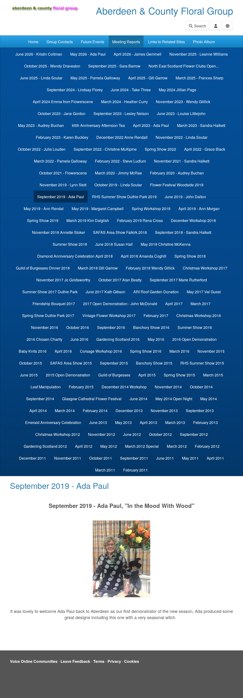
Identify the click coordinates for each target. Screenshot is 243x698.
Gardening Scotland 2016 (118, 339)
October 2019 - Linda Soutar (118, 185)
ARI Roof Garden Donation (156, 291)
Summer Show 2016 (195, 327)
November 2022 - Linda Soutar (181, 137)
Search (199, 26)
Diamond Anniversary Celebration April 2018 (75, 256)
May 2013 (123, 422)
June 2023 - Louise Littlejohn (181, 113)
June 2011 (165, 458)
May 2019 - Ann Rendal (44, 208)
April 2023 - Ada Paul (151, 125)
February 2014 (95, 410)
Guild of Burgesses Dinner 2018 (43, 268)
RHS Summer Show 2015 (202, 363)
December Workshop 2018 (193, 220)
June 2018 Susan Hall (114, 244)
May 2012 (108, 446)
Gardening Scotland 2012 (45, 446)
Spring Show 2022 (160, 149)
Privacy (114, 661)
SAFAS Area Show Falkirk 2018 (120, 232)
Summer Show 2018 (70, 244)
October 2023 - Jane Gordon (61, 113)
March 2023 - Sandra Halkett (201, 125)
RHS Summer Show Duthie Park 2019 (124, 196)
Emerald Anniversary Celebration (53, 422)
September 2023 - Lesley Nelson (121, 113)
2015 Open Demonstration (68, 375)
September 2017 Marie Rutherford (178, 280)
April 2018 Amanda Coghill (143, 256)
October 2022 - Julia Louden (41, 149)
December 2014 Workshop (124, 387)
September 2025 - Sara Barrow (114, 66)
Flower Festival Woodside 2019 (176, 185)
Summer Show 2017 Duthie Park (50, 291)
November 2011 (67, 458)
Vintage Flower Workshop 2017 (109, 315)
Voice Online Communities (33, 661)
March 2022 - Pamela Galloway (60, 161)
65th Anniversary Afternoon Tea (98, 125)
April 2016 (63, 351)
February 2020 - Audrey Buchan (177, 173)
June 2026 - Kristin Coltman (38, 54)
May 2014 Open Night (173, 398)
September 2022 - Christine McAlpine (105, 149)
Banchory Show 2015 (154, 363)
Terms (98, 661)
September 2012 (194, 434)
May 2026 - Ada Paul (88, 54)
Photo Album (204, 41)
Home (33, 41)
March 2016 (179, 351)
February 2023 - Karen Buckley (62, 137)
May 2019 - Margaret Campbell (98, 208)
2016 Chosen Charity (44, 339)
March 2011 (105, 470)
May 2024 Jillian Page (177, 89)
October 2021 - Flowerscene (63, 173)
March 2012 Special (142, 446)
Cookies (131, 661)
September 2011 (134, 458)
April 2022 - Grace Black (204, 149)
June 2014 (138, 398)
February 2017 (156, 315)
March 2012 (177, 446)
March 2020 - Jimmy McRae (118, 173)
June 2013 (98, 422)
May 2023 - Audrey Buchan (41, 125)
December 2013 (129, 410)
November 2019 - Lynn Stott (63, 185)
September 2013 (200, 410)
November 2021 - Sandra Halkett (181, 161)
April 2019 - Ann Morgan (199, 208)
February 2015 (81, 387)
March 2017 (200, 303)
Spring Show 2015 (179, 375)
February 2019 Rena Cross (140, 220)
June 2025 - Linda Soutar (41, 78)
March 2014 (65, 410)
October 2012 (160, 434)
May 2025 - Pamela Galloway (95, 78)
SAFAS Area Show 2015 (71, 363)
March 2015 (213, 375)
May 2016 (156, 339)
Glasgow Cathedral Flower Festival (92, 398)
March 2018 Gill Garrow (98, 268)
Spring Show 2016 (145, 351)
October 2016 (77, 327)
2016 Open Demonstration (194, 339)
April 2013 (148, 422)
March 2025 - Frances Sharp (199, 78)
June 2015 (29, 375)
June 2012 (132, 434)
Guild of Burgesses (114, 375)
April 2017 (173, 303)
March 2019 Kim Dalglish (87, 220)
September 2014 (40, 398)
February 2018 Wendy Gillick (150, 268)
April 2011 (215, 458)
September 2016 (111, 327)
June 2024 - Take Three (131, 89)
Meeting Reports (126, 41)
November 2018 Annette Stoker (58, 232)
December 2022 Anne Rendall (122, 137)
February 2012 (207, 446)
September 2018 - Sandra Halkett (183, 232)
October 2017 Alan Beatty (120, 280)
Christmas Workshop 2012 (57, 434)
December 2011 (32, 458)
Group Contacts (60, 41)
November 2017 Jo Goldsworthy (63, 280)
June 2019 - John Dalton (185, 196)
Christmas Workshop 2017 (205, 268)
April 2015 (147, 375)
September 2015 (114, 363)
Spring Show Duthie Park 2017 (48, 315)
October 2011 (100, 458)
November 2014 (168, 387)
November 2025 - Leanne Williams (198, 54)
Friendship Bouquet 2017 (54, 303)
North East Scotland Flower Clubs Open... (184, 66)
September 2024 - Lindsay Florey (75, 89)
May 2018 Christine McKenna (166, 244)
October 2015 (30, 363)
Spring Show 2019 (42, 220)
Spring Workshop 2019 (151, 208)
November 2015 (210, 351)
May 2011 (190, 458)
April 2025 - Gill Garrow (148, 78)
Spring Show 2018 (190, 256)
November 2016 (44, 327)
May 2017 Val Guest (204, 291)
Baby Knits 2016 (33, 351)
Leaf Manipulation (46, 387)
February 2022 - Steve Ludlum (120, 161)
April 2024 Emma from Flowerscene (63, 101)
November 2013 (164, 410)
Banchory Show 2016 (151, 327)
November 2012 (101, 434)
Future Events (92, 41)
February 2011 (135, 470)
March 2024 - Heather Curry (124, 101)
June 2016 (79, 339)
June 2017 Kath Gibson (105, 291)
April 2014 (38, 410)
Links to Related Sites (166, 41)
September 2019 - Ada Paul (60, 196)
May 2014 (208, 398)
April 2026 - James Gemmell (137, 54)
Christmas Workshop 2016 (198, 315)
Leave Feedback (75, 661)
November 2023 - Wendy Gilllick (183, 101)
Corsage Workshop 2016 (101, 351)
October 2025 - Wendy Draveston (52, 66)
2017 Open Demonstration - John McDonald (120, 303)
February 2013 (205, 422)
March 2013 (175, 422)
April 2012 (83, 446)
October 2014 (201, 387)
